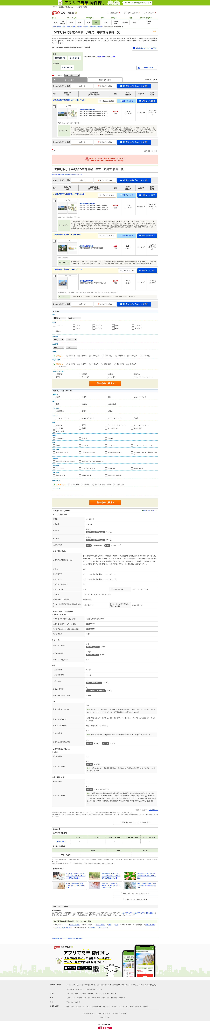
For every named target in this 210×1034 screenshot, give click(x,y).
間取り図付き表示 (105, 80)
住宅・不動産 (150, 925)
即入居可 (85, 445)
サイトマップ (116, 1013)
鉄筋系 (58, 397)
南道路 (84, 411)
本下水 (58, 377)
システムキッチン (88, 418)
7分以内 (95, 364)
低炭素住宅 (111, 468)
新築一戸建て (92, 998)
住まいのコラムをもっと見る (136, 899)
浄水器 (136, 418)
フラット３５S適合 (88, 468)
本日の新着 (75, 485)
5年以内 (84, 356)
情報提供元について (58, 938)
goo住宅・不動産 (55, 984)
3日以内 (98, 485)
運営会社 (124, 1013)
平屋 (57, 404)
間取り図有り (60, 475)
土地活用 (77, 1002)
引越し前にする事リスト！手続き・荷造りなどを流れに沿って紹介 (111, 885)
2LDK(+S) (138, 325)
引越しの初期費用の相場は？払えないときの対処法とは (75, 885)
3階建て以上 (112, 404)
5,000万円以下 (139, 913)
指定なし (59, 356)
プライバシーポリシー (88, 1013)
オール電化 (111, 377)
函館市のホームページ (149, 510)
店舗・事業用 (75, 993)
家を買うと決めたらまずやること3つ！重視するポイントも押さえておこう (75, 876)
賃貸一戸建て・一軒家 (86, 993)
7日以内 (108, 485)
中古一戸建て (100, 925)
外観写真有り (86, 475)
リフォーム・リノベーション (144, 377)
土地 (109, 925)
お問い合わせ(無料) (148, 101)
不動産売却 (69, 1002)
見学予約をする (127, 101)
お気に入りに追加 (106, 86)
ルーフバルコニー (114, 428)
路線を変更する (60, 58)
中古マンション (74, 925)
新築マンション (71, 998)
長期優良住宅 (138, 468)
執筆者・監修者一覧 (136, 1006)
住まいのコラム (123, 1006)
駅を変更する (74, 58)
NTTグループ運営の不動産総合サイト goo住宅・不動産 (69, 7)
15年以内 (108, 356)
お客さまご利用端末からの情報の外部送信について (96, 985)
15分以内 (120, 364)
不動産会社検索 (96, 1006)
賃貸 (116, 925)
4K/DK (117, 328)
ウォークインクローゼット (117, 425)
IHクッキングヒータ (115, 418)
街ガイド (114, 1006)
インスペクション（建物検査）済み (145, 453)
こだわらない (61, 485)
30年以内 (146, 356)
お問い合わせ (106, 1013)
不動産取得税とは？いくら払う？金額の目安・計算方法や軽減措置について (111, 876)
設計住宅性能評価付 (89, 452)
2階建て (110, 374)
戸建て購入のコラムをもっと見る (136, 893)
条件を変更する (67, 67)
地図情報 (145, 1006)
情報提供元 (134, 985)
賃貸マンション (99, 993)
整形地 (110, 411)
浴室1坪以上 (60, 431)
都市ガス (137, 374)
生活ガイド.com (153, 810)
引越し (73, 1006)
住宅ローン (122, 998)
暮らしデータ (103, 928)
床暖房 (84, 428)
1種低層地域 (60, 411)
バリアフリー (112, 445)
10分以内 (107, 364)
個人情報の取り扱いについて (75, 989)
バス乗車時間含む (62, 366)
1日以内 (87, 485)
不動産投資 (114, 998)
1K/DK (78, 325)
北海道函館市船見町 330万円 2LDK (67, 234)
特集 (67, 1006)
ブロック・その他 (140, 397)
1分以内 (72, 364)
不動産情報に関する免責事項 (73, 938)
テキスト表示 (69, 80)
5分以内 (84, 364)
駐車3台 (110, 438)
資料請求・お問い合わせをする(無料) (135, 86)
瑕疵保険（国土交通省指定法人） (93, 461)
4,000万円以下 (127, 913)
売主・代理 (85, 377)
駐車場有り (59, 374)
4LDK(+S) (138, 328)
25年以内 (134, 356)
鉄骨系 (84, 397)
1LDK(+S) (98, 325)
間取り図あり (150, 913)
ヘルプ (99, 1013)
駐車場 (107, 993)
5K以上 (58, 331)
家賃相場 (92, 928)
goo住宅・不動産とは (72, 985)
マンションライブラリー (63, 928)
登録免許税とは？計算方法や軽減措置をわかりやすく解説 (146, 876)
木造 (109, 397)
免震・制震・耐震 (62, 452)
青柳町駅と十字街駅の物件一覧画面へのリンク (67, 174)
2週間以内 (120, 485)
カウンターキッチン (63, 418)
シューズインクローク (141, 425)
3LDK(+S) (98, 328)
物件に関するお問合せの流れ (121, 985)
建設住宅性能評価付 (115, 452)
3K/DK (78, 328)
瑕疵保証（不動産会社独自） (66, 461)
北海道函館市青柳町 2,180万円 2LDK (67, 269)
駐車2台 (84, 374)
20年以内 (121, 356)
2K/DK (117, 325)
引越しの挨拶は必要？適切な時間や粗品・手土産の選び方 (146, 885)
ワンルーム (59, 325)
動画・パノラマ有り (115, 475)
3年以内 (72, 356)
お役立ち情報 (54, 1006)
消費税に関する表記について (93, 989)
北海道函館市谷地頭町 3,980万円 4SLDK (69, 100)
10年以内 (96, 356)
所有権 (58, 445)
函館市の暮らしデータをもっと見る (136, 822)
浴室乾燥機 (137, 428)
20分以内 (133, 364)
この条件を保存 (148, 67)
